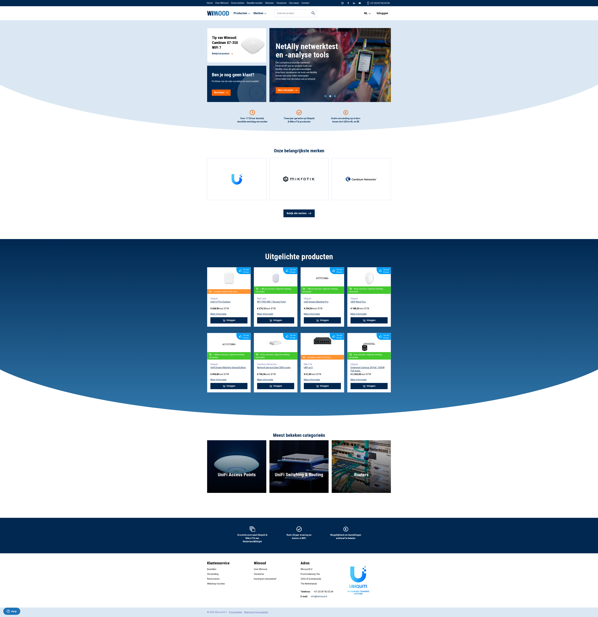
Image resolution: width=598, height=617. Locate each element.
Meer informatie (285, 90)
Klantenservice (218, 563)
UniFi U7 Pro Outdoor (220, 302)
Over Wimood (221, 3)
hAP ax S (308, 367)
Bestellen (211, 569)
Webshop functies (216, 583)
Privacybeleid (235, 612)
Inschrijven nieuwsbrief (265, 579)
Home (210, 3)
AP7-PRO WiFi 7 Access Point (271, 302)
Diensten (269, 3)
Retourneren (213, 579)
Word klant (219, 92)
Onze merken (237, 3)
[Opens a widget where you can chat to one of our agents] (11, 611)
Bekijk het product (221, 53)
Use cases (294, 3)
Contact (305, 3)
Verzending (212, 574)
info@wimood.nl (319, 596)
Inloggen (382, 13)
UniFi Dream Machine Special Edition (228, 367)
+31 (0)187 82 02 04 (380, 3)
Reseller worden (255, 3)
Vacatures (281, 3)
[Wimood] (218, 13)
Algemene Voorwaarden (256, 612)
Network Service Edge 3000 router (274, 367)
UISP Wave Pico (358, 302)
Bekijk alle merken (296, 213)
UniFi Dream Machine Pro (316, 302)
